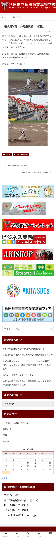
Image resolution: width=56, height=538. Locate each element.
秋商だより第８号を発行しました (18, 375)
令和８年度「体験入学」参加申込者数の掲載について (28, 355)
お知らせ (8, 154)
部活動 (25, 154)
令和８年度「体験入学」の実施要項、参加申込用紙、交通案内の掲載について (28, 383)
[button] (51, 328)
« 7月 (4, 478)
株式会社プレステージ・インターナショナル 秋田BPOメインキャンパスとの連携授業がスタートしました (27, 365)
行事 (17, 154)
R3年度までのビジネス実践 (16, 423)
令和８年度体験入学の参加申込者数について (24, 349)
